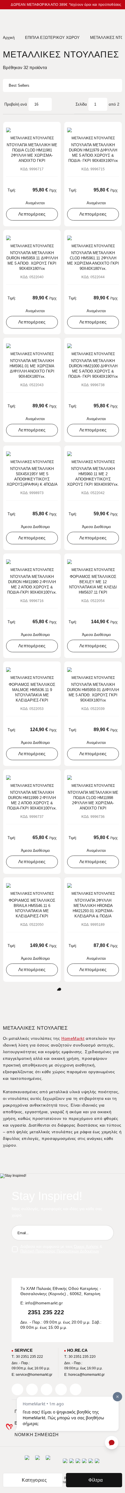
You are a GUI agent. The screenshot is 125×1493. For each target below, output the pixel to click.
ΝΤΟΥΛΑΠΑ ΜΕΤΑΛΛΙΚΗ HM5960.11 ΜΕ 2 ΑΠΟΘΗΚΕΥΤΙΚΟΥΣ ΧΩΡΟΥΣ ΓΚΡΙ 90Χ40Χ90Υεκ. (93, 477)
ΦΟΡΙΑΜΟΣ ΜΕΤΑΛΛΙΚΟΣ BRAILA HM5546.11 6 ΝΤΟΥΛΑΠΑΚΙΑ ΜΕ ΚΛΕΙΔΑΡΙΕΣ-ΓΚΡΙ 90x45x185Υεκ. (32, 908)
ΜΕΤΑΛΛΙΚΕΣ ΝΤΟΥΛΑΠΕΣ (32, 138)
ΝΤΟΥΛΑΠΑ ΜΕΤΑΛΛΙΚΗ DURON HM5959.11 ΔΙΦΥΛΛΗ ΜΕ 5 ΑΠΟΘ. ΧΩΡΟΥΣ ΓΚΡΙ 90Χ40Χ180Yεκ (32, 261)
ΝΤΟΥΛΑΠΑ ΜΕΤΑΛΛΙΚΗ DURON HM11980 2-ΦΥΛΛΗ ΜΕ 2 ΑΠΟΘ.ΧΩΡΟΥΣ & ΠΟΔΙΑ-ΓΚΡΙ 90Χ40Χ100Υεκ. (32, 584)
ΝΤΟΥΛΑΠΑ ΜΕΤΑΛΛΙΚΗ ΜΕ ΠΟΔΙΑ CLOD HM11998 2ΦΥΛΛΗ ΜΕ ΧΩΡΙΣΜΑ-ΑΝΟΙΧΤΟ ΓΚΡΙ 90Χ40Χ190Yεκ (93, 800)
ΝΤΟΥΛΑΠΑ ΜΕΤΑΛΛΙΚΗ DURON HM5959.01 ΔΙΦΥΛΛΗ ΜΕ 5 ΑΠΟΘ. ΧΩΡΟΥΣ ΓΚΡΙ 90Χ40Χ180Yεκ (93, 692)
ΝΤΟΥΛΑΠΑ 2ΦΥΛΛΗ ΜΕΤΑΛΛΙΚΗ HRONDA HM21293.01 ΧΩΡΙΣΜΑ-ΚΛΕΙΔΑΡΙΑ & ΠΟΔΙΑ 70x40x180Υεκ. (93, 908)
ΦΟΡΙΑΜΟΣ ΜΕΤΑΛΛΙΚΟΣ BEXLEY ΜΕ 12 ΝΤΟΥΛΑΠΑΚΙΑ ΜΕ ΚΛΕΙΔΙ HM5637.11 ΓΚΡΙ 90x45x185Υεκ (93, 584)
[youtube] (75, 1389)
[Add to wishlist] (54, 129)
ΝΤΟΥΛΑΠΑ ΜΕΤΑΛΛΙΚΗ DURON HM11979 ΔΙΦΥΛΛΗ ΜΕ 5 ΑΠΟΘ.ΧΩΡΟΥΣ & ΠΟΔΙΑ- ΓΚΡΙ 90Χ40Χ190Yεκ (93, 153)
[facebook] (17, 1389)
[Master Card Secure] (78, 1462)
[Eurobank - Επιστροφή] (37, 1462)
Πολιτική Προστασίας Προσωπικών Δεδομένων (59, 1251)
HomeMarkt (73, 1038)
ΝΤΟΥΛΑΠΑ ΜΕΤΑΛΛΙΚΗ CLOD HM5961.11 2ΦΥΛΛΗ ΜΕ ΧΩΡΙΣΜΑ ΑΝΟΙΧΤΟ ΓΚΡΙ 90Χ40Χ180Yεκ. (93, 261)
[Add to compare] (45, 129)
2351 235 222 (46, 1312)
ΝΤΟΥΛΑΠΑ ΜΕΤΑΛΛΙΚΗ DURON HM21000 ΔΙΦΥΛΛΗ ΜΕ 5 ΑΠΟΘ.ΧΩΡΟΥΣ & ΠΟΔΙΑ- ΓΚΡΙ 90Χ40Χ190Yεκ (93, 369)
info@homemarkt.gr (44, 1303)
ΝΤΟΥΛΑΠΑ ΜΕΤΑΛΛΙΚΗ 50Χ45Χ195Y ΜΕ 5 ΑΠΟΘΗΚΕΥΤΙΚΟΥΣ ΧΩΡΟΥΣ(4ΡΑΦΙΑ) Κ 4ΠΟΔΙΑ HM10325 (32, 477)
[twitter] (32, 1389)
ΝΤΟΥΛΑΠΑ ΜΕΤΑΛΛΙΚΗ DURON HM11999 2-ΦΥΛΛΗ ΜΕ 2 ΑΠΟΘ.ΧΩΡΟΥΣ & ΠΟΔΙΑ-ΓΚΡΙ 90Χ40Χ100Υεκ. (32, 800)
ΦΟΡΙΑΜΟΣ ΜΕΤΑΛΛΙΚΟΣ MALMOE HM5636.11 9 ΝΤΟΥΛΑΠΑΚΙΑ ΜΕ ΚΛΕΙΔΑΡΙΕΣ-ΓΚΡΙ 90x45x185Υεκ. (32, 692)
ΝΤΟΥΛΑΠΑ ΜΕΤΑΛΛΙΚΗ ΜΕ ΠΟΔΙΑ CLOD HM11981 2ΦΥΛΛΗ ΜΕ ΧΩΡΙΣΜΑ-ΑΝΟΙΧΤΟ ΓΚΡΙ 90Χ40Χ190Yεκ (32, 153)
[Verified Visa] (71, 1462)
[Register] (106, 1233)
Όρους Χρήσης (86, 1246)
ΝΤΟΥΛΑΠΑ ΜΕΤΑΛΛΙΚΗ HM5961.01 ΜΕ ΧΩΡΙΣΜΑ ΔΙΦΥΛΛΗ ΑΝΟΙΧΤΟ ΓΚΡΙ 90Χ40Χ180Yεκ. (32, 369)
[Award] (27, 1462)
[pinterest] (46, 1389)
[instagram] (61, 1389)
